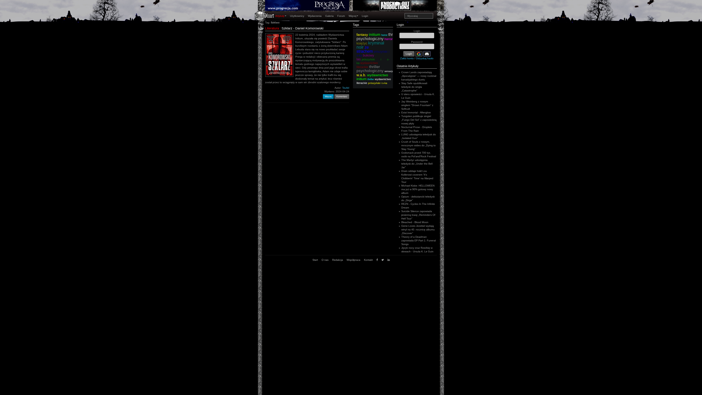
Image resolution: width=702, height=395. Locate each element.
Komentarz (341, 96)
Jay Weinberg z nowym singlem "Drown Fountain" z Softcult (417, 105)
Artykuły (279, 15)
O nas (325, 259)
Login (365, 15)
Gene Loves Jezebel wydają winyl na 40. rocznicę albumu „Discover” (418, 229)
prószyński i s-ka (377, 83)
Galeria (329, 15)
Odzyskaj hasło (424, 58)
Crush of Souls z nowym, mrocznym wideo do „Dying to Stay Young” (418, 145)
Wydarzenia (315, 15)
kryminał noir (370, 45)
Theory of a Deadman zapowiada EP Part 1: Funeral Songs (418, 240)
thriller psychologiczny (377, 36)
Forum (341, 15)
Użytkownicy (297, 15)
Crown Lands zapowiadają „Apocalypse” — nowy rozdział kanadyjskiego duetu (418, 76)
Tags (356, 24)
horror (384, 35)
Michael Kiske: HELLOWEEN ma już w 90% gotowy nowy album (418, 189)
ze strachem (364, 49)
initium (374, 34)
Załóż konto (407, 58)
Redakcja (337, 259)
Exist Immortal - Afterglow (416, 112)
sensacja (388, 71)
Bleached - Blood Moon (414, 222)
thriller (370, 79)
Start (315, 259)
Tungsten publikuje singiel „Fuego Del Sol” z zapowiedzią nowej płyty (419, 120)
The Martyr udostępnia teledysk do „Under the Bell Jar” (417, 164)
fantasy (362, 35)
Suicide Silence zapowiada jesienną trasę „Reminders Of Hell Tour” (418, 215)
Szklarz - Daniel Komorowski (302, 28)
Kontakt (368, 259)
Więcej (352, 15)
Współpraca (353, 259)
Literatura (272, 28)
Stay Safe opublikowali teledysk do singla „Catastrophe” (414, 87)
